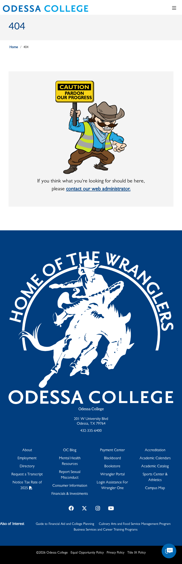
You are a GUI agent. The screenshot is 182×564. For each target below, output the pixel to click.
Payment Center (112, 450)
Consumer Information (69, 486)
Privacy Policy (115, 553)
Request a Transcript (27, 475)
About (27, 450)
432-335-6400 (91, 431)
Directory (27, 466)
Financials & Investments (69, 494)
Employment (27, 458)
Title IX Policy (136, 553)
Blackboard (112, 458)
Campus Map (155, 488)
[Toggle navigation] (174, 8)
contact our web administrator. (98, 189)
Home (13, 47)
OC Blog (69, 450)
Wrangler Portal (112, 475)
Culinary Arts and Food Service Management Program (135, 524)
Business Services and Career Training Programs (105, 530)
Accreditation (155, 450)
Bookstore (112, 466)
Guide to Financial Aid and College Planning (65, 524)
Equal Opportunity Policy (87, 553)
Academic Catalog (155, 466)
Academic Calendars (155, 458)
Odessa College (91, 409)
